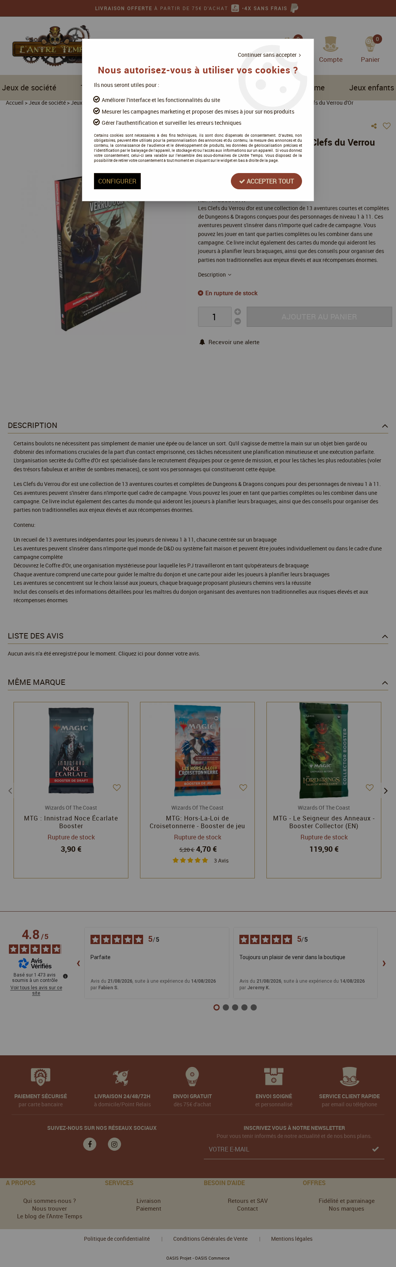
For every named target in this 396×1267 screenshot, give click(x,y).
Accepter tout (269, 181)
